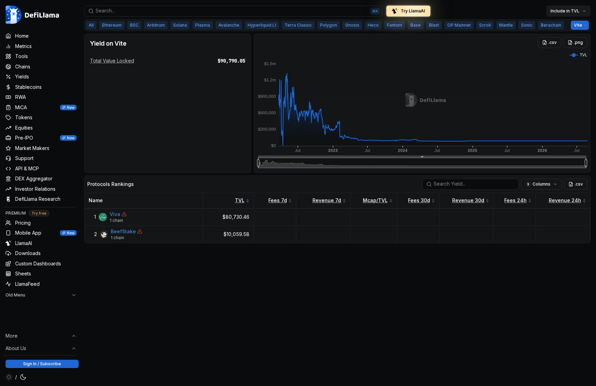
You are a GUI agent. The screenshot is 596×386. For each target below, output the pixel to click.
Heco (373, 25)
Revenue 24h (565, 200)
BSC (134, 25)
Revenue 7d (326, 200)
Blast (434, 25)
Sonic (527, 25)
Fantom (394, 25)
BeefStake (123, 231)
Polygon (328, 25)
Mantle (506, 25)
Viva (115, 214)
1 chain (116, 220)
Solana (180, 25)
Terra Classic (298, 25)
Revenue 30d (468, 200)
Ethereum (112, 25)
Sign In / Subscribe (42, 363)
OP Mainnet (459, 25)
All (91, 25)
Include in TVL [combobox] (564, 10)
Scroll (485, 25)
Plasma (202, 25)
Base (415, 25)
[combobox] (233, 11)
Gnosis (352, 25)
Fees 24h (515, 200)
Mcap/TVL (375, 200)
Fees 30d (419, 200)
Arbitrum (156, 25)
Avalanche (228, 25)
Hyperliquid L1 (262, 25)
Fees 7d (277, 200)
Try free (39, 213)
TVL (240, 200)
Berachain (551, 25)
